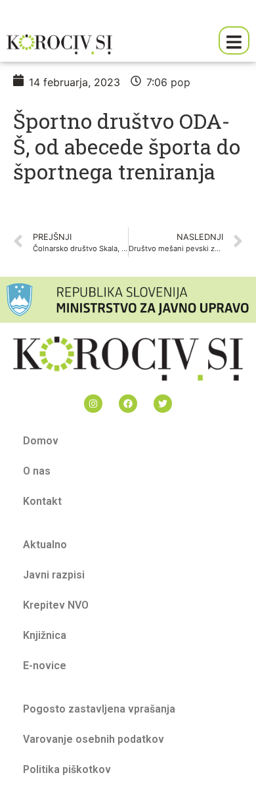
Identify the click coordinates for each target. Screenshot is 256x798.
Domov (40, 440)
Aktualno (45, 544)
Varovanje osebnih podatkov (93, 739)
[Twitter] (163, 403)
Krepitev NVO (56, 605)
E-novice (44, 665)
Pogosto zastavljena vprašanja (99, 709)
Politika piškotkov (67, 769)
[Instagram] (93, 403)
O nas (37, 471)
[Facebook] (128, 403)
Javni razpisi (54, 575)
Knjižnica (44, 635)
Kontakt (42, 501)
